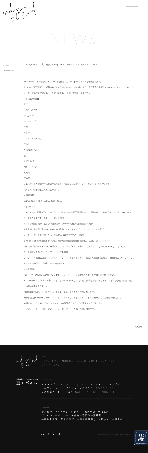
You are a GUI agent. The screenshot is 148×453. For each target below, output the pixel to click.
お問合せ (104, 419)
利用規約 (103, 411)
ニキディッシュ (51, 388)
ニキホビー (113, 384)
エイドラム (86, 388)
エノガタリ (64, 384)
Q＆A (69, 392)
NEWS (45, 361)
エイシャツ (70, 388)
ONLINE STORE (52, 364)
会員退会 (117, 419)
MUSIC (81, 361)
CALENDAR (83, 392)
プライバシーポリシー (55, 415)
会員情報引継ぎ (86, 419)
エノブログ (48, 384)
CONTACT (108, 361)
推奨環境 (90, 411)
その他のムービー (52, 392)
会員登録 (46, 411)
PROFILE (67, 361)
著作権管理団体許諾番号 (86, 415)
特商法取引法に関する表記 (57, 419)
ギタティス (97, 384)
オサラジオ (81, 384)
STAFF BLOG (105, 388)
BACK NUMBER (103, 392)
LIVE (55, 361)
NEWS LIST (138, 327)
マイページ (62, 411)
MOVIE (93, 361)
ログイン (76, 411)
